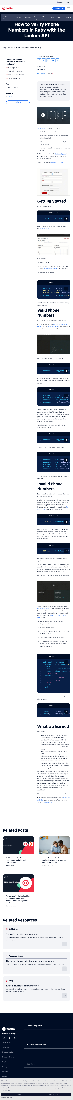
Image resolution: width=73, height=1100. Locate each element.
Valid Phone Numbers (16, 71)
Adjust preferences (53, 1094)
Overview (18, 17)
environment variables (51, 268)
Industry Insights (36, 18)
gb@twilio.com (47, 802)
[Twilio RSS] (57, 60)
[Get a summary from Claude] (15, 1038)
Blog (4, 47)
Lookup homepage (53, 326)
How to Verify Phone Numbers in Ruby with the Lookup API (16, 62)
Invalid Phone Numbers (16, 75)
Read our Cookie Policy (6, 1097)
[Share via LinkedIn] (48, 60)
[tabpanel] (53, 218)
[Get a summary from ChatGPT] (4, 1038)
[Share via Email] (53, 60)
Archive (10, 47)
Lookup (16, 87)
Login (67, 2)
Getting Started (13, 68)
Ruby (9, 87)
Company (68, 17)
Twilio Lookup (41, 128)
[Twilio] (7, 8)
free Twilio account (56, 162)
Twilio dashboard (45, 228)
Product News (44, 18)
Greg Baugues (41, 73)
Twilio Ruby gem (60, 154)
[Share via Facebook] (39, 60)
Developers (27, 17)
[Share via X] (44, 60)
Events (52, 17)
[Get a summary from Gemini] (9, 1038)
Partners (59, 17)
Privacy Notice (49, 1088)
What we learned (14, 78)
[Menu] (68, 8)
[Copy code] (66, 219)
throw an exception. (43, 608)
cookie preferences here (62, 1085)
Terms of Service (5, 1090)
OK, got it (18, 1094)
